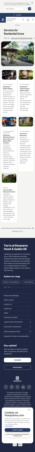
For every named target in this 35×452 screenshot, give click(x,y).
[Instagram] (12, 387)
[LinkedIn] (23, 387)
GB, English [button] (10, 20)
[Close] (29, 409)
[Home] (3, 20)
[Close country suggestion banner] (32, 2)
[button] (5, 287)
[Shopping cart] (28, 19)
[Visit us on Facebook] (6, 387)
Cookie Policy (9, 426)
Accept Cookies (17, 430)
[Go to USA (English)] (29, 8)
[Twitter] (29, 387)
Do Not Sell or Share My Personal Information (17, 435)
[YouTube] (17, 387)
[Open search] (23, 19)
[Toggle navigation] (32, 19)
